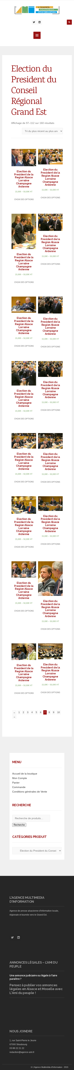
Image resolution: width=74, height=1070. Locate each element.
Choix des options (24, 199)
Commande (19, 787)
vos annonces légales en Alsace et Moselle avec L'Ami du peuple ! (36, 989)
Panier (16, 782)
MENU (37, 35)
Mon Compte (19, 778)
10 (58, 712)
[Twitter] (34, 22)
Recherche (19, 824)
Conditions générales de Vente (29, 791)
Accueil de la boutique (24, 773)
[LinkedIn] (39, 22)
